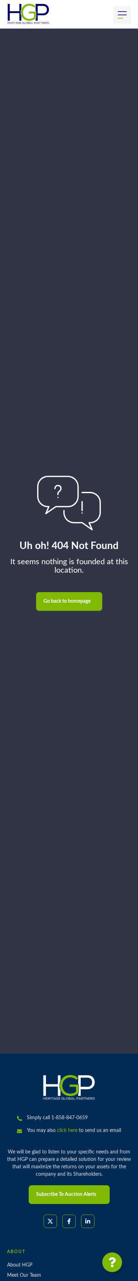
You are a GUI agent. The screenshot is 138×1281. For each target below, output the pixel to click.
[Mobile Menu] (122, 15)
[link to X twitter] (50, 1221)
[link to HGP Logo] (69, 1087)
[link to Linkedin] (87, 1221)
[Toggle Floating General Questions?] (112, 1262)
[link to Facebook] (69, 1221)
